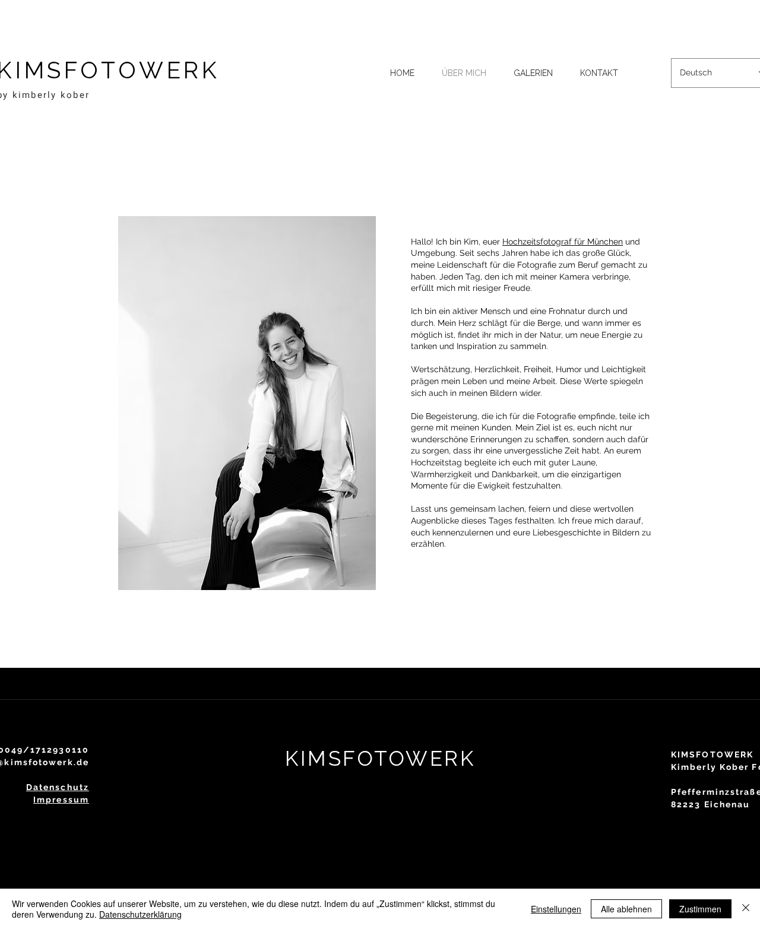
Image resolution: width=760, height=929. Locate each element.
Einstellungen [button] (556, 909)
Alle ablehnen (626, 909)
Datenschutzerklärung (140, 914)
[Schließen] (746, 909)
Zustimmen (700, 909)
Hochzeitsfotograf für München (562, 241)
